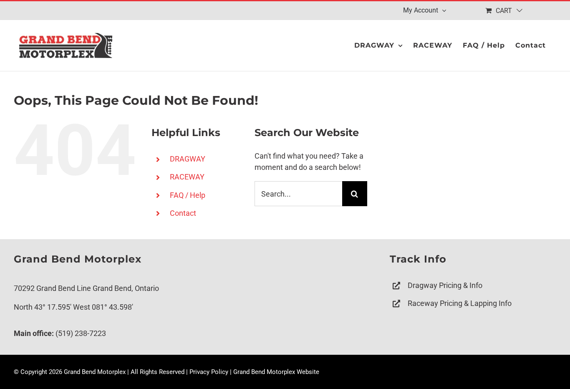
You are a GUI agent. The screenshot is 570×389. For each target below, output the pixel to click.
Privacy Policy (208, 372)
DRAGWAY (187, 158)
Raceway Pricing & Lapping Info (460, 303)
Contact (183, 213)
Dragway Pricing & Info (445, 285)
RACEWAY (187, 176)
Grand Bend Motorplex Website (276, 372)
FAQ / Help (187, 195)
